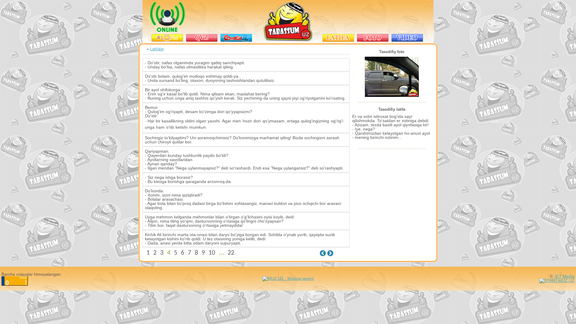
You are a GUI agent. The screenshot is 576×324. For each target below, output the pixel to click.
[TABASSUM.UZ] (288, 40)
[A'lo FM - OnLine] (167, 30)
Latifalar (157, 49)
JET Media (564, 276)
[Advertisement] (374, 17)
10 (211, 253)
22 (231, 253)
